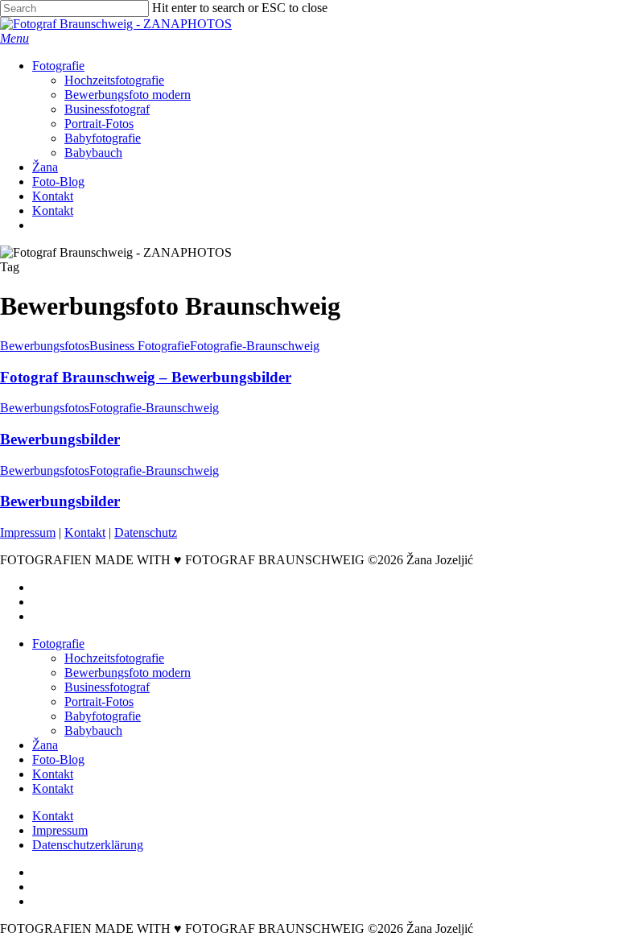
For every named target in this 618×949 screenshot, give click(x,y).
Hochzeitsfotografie (114, 658)
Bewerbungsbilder (60, 439)
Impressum (28, 532)
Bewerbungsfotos (44, 346)
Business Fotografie (139, 346)
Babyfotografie (102, 716)
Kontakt (84, 532)
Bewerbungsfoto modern (127, 672)
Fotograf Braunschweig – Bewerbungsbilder (145, 377)
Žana (45, 745)
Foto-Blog (58, 759)
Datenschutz (145, 532)
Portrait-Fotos (99, 701)
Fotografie (58, 643)
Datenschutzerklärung (87, 845)
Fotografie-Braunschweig (254, 346)
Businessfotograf (107, 687)
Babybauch (93, 730)
